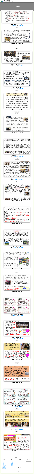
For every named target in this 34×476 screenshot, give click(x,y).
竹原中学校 (12, 464)
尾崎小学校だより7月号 (17, 223)
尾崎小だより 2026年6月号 (17, 43)
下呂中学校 (12, 463)
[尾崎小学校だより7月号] (17, 214)
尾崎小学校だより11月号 (17, 155)
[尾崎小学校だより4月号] (17, 282)
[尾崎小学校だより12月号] (17, 123)
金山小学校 (4, 467)
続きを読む (17, 27)
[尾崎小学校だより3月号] (17, 328)
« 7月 (18, 471)
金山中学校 (12, 465)
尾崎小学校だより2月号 (17, 87)
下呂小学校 (4, 464)
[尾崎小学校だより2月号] (17, 78)
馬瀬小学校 (4, 468)
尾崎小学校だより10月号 (17, 178)
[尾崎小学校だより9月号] (17, 192)
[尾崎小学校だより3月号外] (17, 305)
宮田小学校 (4, 461)
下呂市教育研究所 (7, 0)
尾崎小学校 (4, 462)
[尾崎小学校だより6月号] (17, 237)
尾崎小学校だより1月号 (17, 109)
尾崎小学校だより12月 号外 (17, 405)
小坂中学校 (12, 462)
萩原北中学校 (12, 461)
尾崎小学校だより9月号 (17, 200)
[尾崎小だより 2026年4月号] (17, 57)
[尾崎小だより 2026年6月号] (17, 36)
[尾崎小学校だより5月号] (17, 260)
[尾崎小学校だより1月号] (17, 101)
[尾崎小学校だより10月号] (17, 169)
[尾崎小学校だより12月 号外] (17, 396)
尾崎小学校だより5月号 (17, 269)
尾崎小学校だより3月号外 (17, 314)
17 (19, 467)
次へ (18, 457)
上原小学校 (4, 466)
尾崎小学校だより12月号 (17, 132)
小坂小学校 (4, 463)
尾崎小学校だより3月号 (17, 337)
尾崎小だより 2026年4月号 (17, 64)
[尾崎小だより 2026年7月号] (17, 17)
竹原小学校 (4, 465)
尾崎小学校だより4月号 (17, 291)
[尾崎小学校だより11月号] (17, 146)
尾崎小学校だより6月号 (17, 246)
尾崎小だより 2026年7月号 (17, 24)
